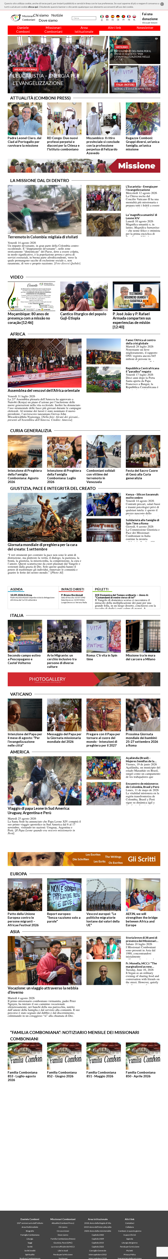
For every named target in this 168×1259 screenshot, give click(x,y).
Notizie (57, 15)
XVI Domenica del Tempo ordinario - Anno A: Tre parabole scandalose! (123, 596)
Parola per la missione (129, 1246)
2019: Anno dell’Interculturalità (97, 1227)
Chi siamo (41, 15)
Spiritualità (29, 1254)
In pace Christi (130, 1235)
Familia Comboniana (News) (63, 1239)
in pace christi (72, 589)
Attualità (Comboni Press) (63, 1223)
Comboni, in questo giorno (129, 1231)
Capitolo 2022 (98, 1246)
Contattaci (129, 1223)
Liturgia (30, 1239)
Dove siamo (48, 20)
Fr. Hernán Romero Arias (75, 594)
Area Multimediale (30, 1227)
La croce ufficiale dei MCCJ (63, 1246)
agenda (16, 589)
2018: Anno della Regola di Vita (97, 1223)
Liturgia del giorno (129, 1242)
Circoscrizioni (63, 1231)
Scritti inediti (29, 1250)
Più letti (129, 1250)
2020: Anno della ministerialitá (97, 1231)
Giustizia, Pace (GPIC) (62, 1242)
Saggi (30, 1242)
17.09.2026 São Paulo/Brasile (27, 594)
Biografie (30, 1231)
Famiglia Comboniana (30, 1235)
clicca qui (33, 6)
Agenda (129, 1239)
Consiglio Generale (97, 1250)
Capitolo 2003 (98, 1235)
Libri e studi (63, 1250)
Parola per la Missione (63, 1254)
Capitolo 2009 (98, 1239)
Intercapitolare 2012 (98, 1254)
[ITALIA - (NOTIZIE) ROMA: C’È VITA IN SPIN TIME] (134, 79)
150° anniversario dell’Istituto (30, 1223)
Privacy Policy (130, 1254)
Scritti (29, 1246)
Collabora (130, 1227)
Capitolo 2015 (98, 1242)
